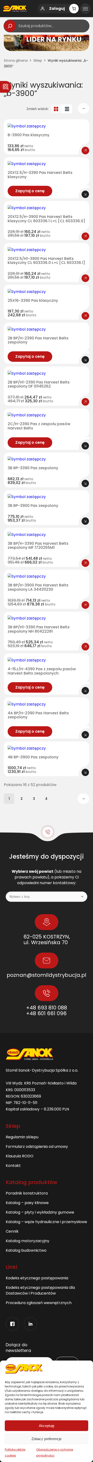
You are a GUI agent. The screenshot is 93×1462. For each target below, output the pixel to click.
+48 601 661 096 (46, 1013)
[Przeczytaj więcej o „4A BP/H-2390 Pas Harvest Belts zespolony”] (85, 735)
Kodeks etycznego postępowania (37, 1278)
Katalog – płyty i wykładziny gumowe (40, 1212)
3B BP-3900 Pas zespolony (33, 506)
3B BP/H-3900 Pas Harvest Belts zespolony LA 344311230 (38, 587)
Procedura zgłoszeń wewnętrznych (39, 1303)
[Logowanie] (42, 8)
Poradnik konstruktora (27, 1193)
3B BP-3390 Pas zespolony (33, 468)
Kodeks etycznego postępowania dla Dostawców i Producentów (40, 1290)
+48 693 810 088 (46, 1007)
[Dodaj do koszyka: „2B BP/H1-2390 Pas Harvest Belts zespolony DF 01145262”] (85, 402)
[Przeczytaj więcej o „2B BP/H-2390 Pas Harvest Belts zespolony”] (85, 360)
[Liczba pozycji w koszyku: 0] (74, 8)
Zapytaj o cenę (30, 191)
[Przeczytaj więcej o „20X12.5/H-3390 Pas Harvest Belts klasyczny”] (85, 194)
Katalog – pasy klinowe (27, 1202)
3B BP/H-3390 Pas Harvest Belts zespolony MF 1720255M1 (38, 545)
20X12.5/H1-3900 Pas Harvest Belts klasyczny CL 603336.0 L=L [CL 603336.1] (46, 261)
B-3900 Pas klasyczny (28, 135)
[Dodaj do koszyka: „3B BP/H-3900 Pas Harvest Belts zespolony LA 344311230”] (85, 605)
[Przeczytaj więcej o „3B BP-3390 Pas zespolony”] (85, 483)
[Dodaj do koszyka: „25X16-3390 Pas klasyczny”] (85, 316)
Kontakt (13, 1165)
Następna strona (83, 108)
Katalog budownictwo (26, 1250)
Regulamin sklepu (22, 1137)
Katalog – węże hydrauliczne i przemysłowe (46, 1222)
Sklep (37, 60)
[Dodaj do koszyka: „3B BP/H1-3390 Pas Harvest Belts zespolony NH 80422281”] (85, 646)
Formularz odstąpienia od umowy (37, 1146)
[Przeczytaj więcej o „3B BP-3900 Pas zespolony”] (85, 521)
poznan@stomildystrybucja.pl (46, 975)
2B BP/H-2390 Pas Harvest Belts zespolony (38, 340)
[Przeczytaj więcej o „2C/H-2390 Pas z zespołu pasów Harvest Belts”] (85, 446)
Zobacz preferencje (46, 1439)
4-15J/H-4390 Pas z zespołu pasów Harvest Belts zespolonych (42, 671)
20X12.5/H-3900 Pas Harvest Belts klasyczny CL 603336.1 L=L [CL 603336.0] (46, 219)
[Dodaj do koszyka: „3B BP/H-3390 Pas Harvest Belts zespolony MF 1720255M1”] (85, 563)
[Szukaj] (10, 26)
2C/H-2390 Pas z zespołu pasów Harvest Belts (39, 426)
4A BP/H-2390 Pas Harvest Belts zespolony (38, 715)
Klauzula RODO (19, 1156)
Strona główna (16, 60)
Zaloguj (57, 8)
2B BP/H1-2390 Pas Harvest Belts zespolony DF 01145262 (39, 384)
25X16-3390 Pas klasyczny (33, 300)
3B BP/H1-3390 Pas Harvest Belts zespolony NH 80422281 (39, 629)
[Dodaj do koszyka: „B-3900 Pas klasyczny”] (85, 150)
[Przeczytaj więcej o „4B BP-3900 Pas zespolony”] (85, 772)
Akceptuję (46, 1426)
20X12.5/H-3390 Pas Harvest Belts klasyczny (40, 175)
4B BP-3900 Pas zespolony (33, 757)
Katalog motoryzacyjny (27, 1241)
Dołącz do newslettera (18, 1347)
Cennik (12, 1231)
